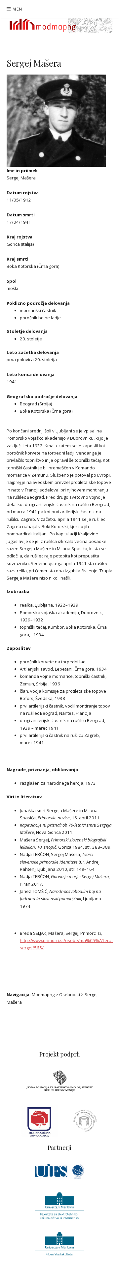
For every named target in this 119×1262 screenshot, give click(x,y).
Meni (18, 9)
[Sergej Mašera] (56, 120)
